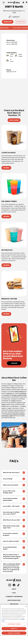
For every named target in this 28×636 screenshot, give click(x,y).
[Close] (26, 606)
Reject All (14, 628)
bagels (11, 416)
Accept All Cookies (14, 633)
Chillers (13, 401)
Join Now (14, 363)
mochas (6, 395)
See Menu (6, 168)
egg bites (15, 414)
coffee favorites (19, 391)
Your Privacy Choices (14, 624)
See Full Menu (14, 120)
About (14, 589)
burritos (9, 414)
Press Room (14, 604)
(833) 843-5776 (11, 72)
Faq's (14, 593)
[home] (14, 3)
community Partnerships (14, 596)
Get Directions (20, 21)
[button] (3, 2)
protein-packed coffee (19, 395)
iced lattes (23, 393)
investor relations (14, 600)
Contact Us (15, 17)
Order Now (8, 22)
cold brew (9, 393)
